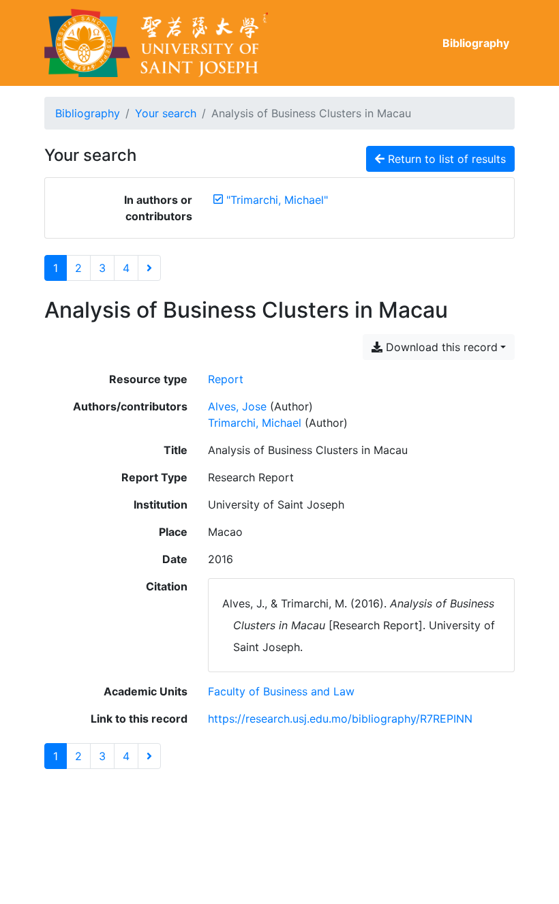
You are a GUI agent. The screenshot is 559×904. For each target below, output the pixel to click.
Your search (165, 113)
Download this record (440, 347)
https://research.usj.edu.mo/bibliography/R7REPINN (340, 718)
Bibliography (475, 43)
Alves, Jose (237, 406)
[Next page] (149, 268)
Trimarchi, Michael (254, 423)
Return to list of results (445, 159)
